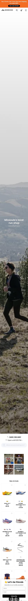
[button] (9, 459)
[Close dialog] (25, 581)
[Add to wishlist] (12, 485)
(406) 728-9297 (15, 437)
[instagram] (14, 599)
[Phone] (17, 599)
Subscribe (14, 596)
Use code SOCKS (14, 6)
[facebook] (10, 599)
